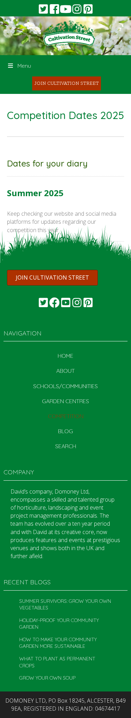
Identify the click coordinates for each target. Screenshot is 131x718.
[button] (43, 9)
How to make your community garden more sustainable (58, 643)
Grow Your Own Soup (47, 678)
